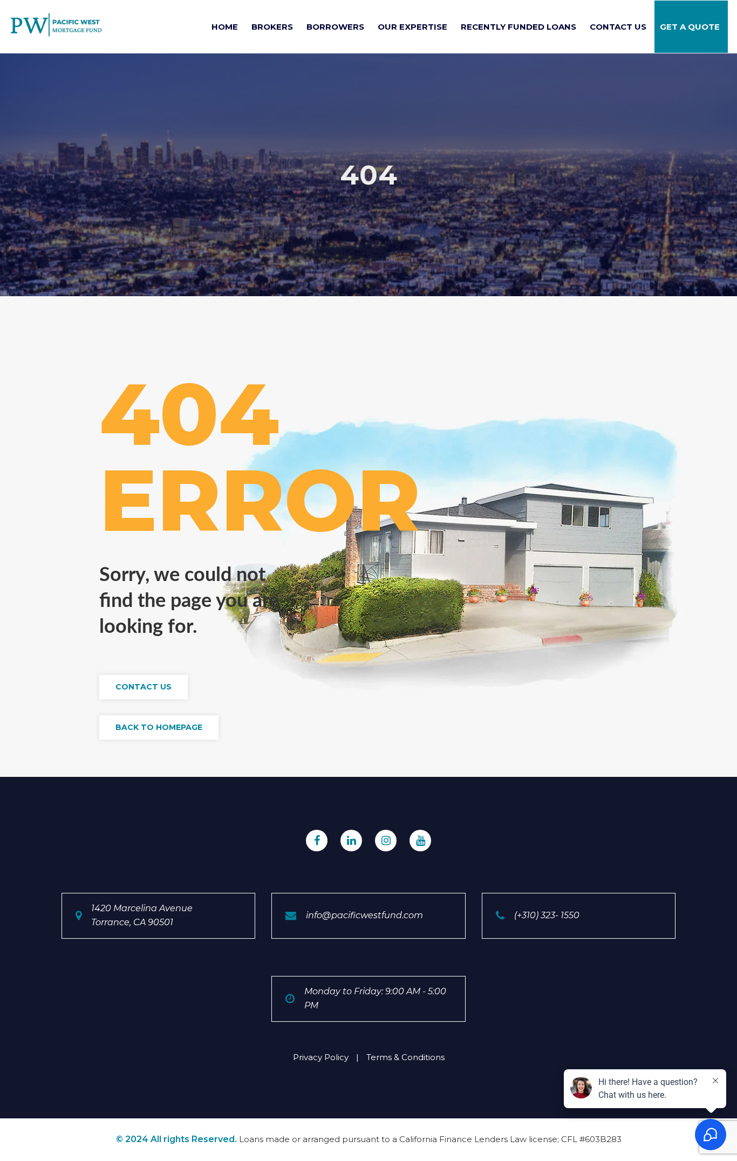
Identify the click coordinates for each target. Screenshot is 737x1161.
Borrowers (335, 27)
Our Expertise (412, 27)
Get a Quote (690, 27)
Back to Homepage (158, 727)
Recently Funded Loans (518, 27)
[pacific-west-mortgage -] (56, 25)
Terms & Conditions (405, 1057)
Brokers (272, 27)
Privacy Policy (321, 1057)
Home (224, 27)
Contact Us (618, 27)
